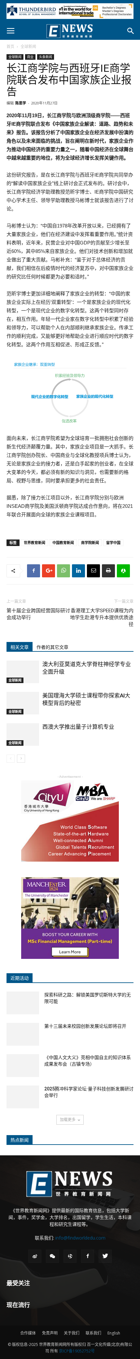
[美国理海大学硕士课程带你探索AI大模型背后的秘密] (23, 703)
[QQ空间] (70, 1256)
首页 (10, 46)
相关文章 (19, 647)
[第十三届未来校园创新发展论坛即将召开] (23, 1034)
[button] (131, 31)
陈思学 (20, 103)
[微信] (52, 1256)
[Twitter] (105, 1256)
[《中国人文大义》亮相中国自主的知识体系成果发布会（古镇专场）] (23, 1065)
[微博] (34, 1256)
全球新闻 (28, 46)
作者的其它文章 (52, 647)
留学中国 (113, 542)
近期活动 (19, 978)
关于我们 (71, 1333)
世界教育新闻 (34, 542)
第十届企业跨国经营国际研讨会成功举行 (38, 614)
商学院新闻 (90, 542)
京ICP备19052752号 (77, 1351)
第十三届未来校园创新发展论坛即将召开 (85, 1026)
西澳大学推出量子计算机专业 (78, 727)
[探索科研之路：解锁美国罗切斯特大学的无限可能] (23, 1003)
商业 (30, 57)
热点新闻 (19, 1140)
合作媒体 (28, 1333)
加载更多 (68, 1119)
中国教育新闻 (63, 542)
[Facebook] (87, 1256)
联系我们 (93, 1333)
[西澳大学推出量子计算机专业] (23, 734)
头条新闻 (45, 57)
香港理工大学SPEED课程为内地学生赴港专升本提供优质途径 (101, 617)
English (113, 1333)
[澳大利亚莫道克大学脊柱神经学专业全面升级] (23, 672)
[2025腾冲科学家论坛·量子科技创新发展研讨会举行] (23, 1097)
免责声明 (50, 1333)
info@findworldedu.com (80, 1238)
